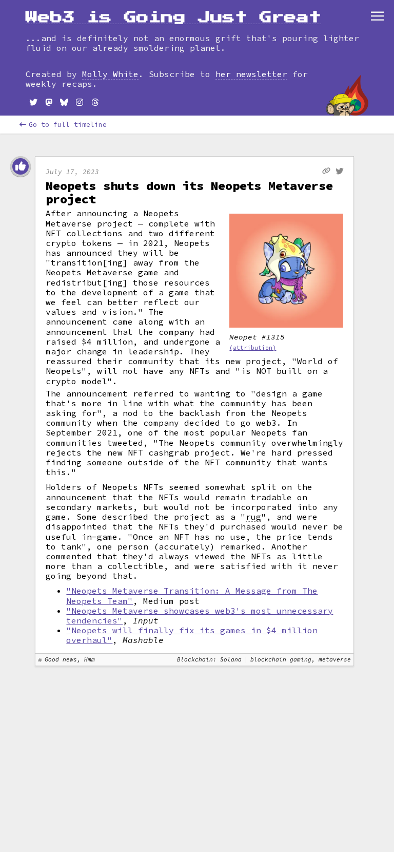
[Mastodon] (49, 102)
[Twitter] (33, 102)
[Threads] (95, 102)
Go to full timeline (68, 124)
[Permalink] (326, 171)
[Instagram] (79, 102)
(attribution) (252, 347)
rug (253, 517)
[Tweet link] (339, 171)
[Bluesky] (64, 102)
